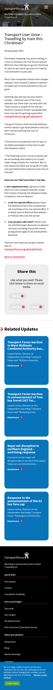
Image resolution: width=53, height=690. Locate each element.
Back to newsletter (14, 256)
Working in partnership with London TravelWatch (22, 16)
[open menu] (46, 7)
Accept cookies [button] (12, 683)
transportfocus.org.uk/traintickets (23, 116)
